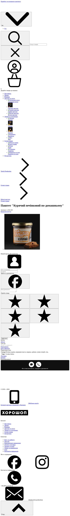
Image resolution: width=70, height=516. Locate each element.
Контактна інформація (11, 451)
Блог (5, 449)
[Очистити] (15, 52)
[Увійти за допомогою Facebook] (15, 281)
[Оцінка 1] (15, 301)
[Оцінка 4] (44, 316)
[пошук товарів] (15, 38)
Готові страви (8, 141)
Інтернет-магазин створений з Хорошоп (13, 405)
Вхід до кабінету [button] (9, 440)
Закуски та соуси (9, 98)
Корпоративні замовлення (12, 443)
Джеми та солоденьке (11, 116)
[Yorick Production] (8, 387)
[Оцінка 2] (44, 301)
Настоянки (7, 93)
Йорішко (7, 97)
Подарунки (7, 156)
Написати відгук (6, 211)
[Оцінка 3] (15, 316)
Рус (5, 28)
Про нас (6, 441)
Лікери (6, 95)
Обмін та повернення (11, 448)
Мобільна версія (33, 403)
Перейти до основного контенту (11, 1)
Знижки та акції (9, 446)
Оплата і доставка (9, 445)
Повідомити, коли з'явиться (5, 347)
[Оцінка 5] (15, 330)
